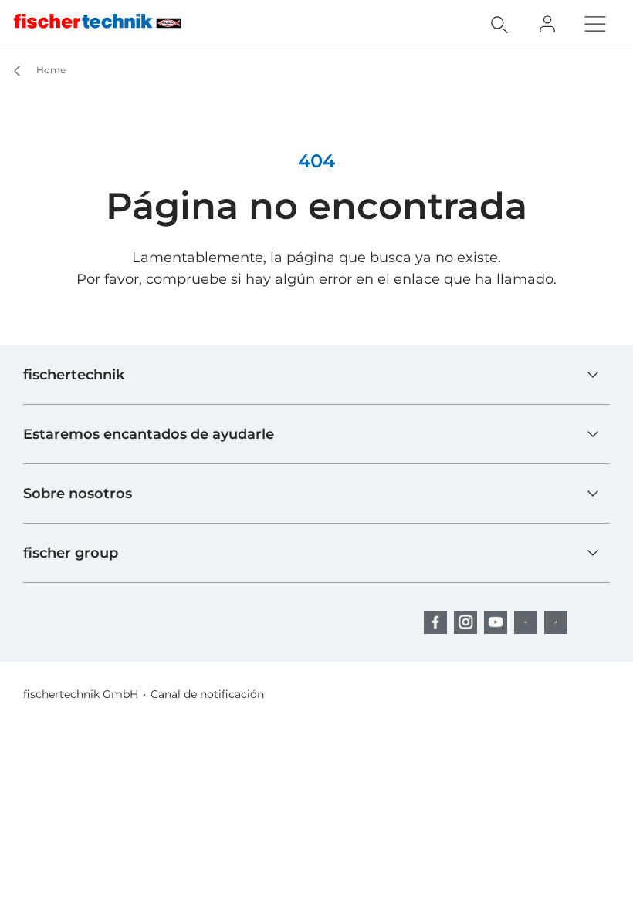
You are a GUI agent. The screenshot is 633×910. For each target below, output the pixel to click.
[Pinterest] (525, 622)
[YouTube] (495, 622)
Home (50, 70)
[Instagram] (465, 622)
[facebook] (435, 622)
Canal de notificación (207, 694)
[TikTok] (555, 622)
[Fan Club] (547, 24)
